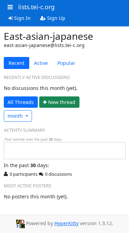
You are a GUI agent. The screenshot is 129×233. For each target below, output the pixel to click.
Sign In (22, 18)
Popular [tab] (66, 63)
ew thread (61, 102)
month (16, 116)
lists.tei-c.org (36, 7)
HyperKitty (66, 223)
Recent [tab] (16, 63)
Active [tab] (41, 63)
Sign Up (55, 18)
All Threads (21, 102)
